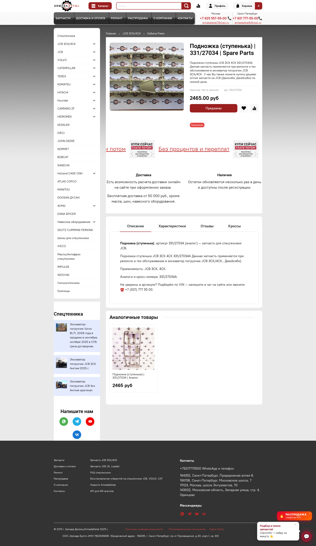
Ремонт (116, 18)
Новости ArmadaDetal (103, 484)
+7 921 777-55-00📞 (247, 18)
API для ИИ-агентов (102, 491)
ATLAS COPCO (66, 181)
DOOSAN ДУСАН (68, 197)
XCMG (61, 206)
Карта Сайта (216, 529)
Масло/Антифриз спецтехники (68, 256)
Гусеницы (63, 291)
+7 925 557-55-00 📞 (216, 18)
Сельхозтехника (68, 283)
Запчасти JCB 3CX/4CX (103, 460)
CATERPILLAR (66, 68)
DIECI (61, 133)
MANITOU (63, 189)
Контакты (185, 18)
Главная (111, 33)
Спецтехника (66, 36)
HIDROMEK (64, 116)
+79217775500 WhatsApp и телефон (207, 469)
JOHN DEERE (66, 141)
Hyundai (62, 100)
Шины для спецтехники (73, 238)
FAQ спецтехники (100, 472)
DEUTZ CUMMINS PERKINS (75, 230)
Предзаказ (214, 108)
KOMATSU (64, 84)
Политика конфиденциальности (145, 529)
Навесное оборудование (73, 222)
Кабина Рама (155, 33)
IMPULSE (63, 267)
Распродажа (138, 18)
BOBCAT (62, 157)
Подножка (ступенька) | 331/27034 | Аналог (128, 375)
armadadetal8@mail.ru (248, 22)
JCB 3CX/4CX (132, 33)
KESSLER (63, 125)
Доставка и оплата (90, 18)
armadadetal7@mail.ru (215, 22)
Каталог (103, 6)
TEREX (61, 76)
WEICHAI (63, 275)
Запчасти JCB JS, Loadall (104, 466)
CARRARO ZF (66, 108)
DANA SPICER (66, 214)
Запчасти (63, 18)
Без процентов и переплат (179, 149)
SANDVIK (63, 165)
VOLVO (62, 60)
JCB (60, 52)
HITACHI (62, 92)
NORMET (63, 149)
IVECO (61, 246)
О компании (162, 18)
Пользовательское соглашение (189, 529)
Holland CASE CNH (69, 173)
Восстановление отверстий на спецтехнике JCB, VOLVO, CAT (126, 478)
